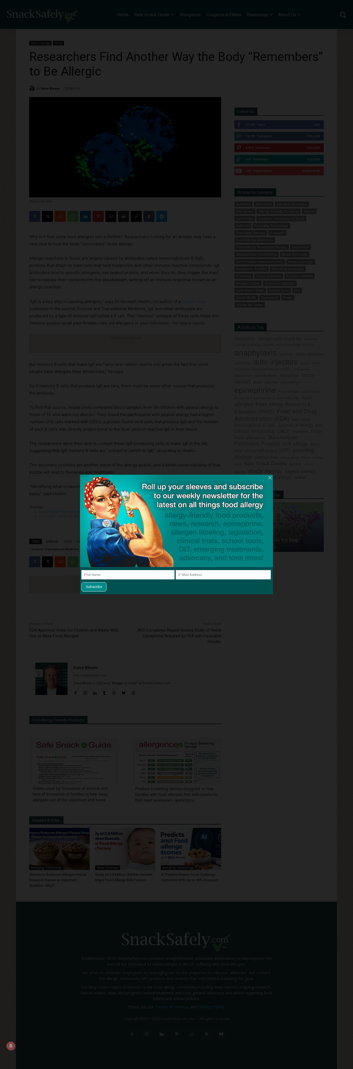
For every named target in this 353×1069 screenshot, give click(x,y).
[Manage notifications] (10, 1045)
